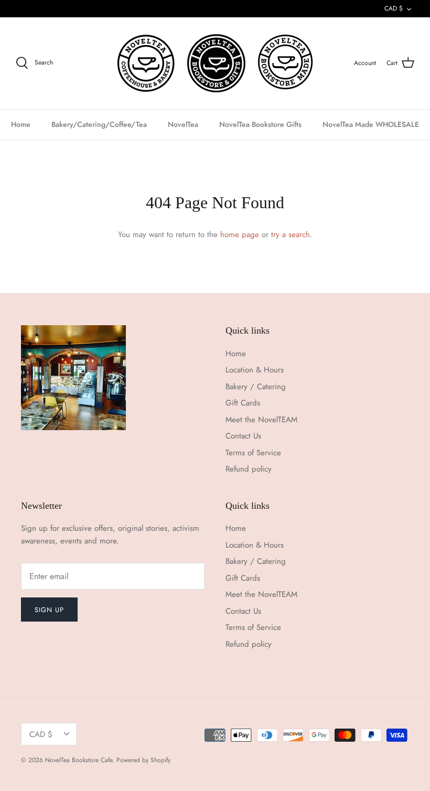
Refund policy (248, 469)
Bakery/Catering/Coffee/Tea (99, 124)
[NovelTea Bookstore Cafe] (215, 63)
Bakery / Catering (255, 386)
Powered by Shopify (143, 760)
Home (20, 124)
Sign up (49, 610)
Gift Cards (242, 403)
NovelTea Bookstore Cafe (78, 760)
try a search (290, 234)
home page (239, 234)
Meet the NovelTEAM (261, 419)
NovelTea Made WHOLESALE (370, 124)
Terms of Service (253, 452)
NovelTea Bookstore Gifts (260, 124)
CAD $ (393, 8)
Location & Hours (254, 370)
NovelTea (183, 124)
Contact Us (243, 436)
